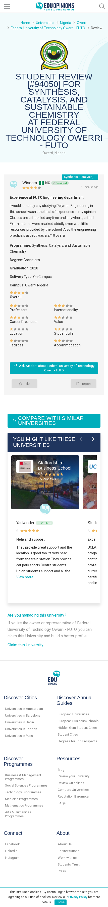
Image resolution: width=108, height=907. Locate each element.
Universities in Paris (19, 736)
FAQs (62, 803)
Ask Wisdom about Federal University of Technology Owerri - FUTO (56, 368)
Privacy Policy (77, 897)
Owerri (82, 23)
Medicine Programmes (21, 799)
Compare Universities (73, 790)
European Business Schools (78, 721)
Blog (61, 770)
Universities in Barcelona (22, 715)
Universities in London (21, 729)
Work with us (67, 858)
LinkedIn (11, 851)
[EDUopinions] (55, 5)
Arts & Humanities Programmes (18, 814)
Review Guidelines (71, 783)
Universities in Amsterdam (24, 709)
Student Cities (68, 734)
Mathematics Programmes (24, 805)
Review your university (73, 776)
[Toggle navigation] (7, 6)
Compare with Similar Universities (51, 420)
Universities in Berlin (19, 722)
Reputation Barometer (73, 796)
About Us (65, 844)
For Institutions (68, 851)
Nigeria (65, 23)
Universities (45, 23)
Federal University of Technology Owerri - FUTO (48, 28)
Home (25, 23)
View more (24, 577)
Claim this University (25, 645)
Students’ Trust (69, 864)
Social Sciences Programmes (26, 785)
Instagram (12, 858)
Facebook (12, 844)
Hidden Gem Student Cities (77, 728)
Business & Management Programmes (23, 777)
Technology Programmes (23, 792)
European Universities (73, 714)
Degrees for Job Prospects (77, 741)
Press (62, 871)
